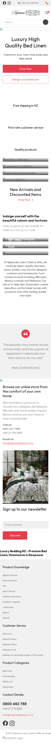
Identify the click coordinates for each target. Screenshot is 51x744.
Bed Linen (7, 670)
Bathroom (8, 681)
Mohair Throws (10, 580)
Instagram (9, 3)
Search (45, 22)
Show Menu (4, 12)
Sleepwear (8, 686)
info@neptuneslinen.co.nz (18, 443)
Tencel (6, 617)
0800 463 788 (47, 3)
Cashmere (8, 607)
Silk (4, 585)
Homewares (9, 676)
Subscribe (15, 535)
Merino (6, 612)
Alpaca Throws (10, 575)
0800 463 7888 (11, 429)
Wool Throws (9, 591)
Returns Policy (9, 639)
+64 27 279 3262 (12, 432)
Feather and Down (12, 596)
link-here (25, 253)
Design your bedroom (25, 79)
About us (7, 633)
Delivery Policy (10, 644)
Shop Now (25, 69)
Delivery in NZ (9, 649)
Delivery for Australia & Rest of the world (23, 655)
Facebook (4, 3)
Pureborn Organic (11, 601)
